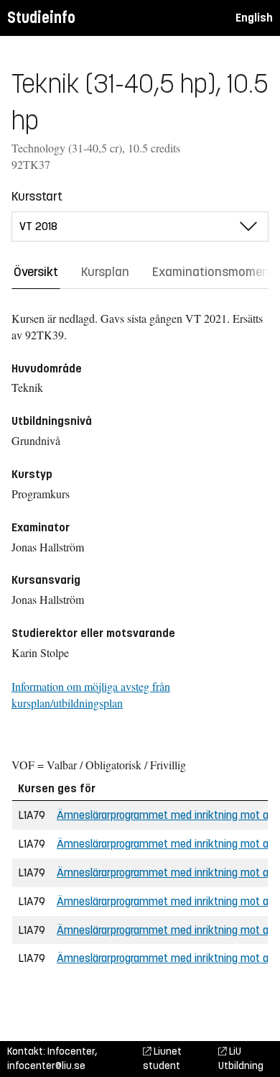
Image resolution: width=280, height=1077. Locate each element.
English (254, 17)
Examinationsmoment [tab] (213, 272)
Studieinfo (41, 17)
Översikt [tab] (36, 272)
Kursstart (36, 196)
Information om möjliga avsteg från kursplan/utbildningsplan (90, 694)
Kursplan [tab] (105, 272)
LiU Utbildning (240, 1058)
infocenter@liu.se (46, 1066)
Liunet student (162, 1058)
